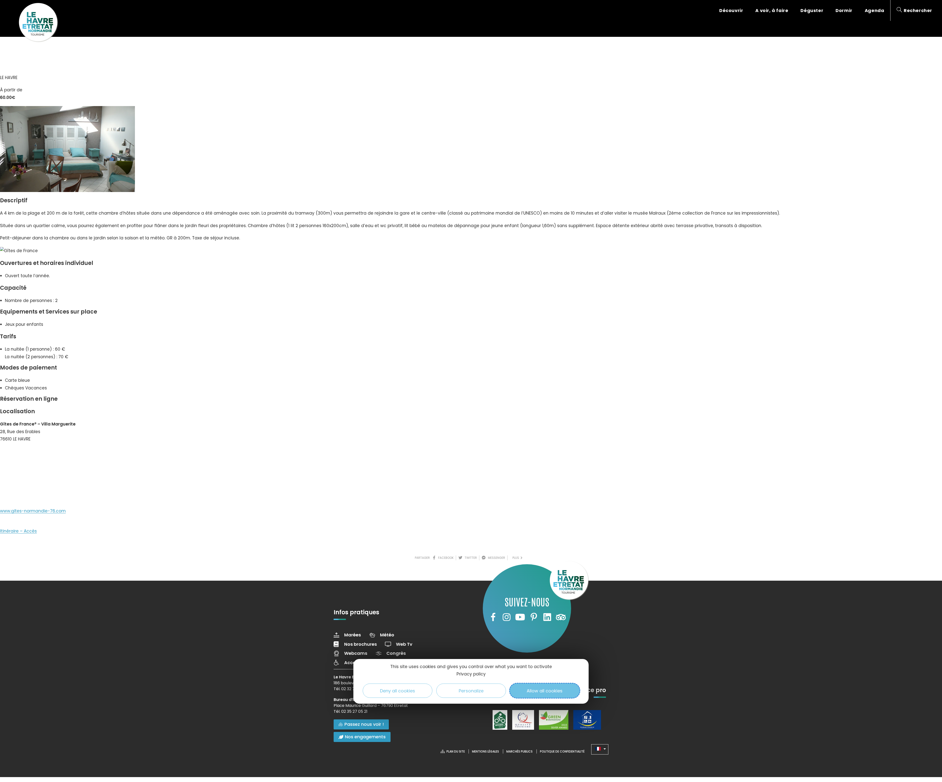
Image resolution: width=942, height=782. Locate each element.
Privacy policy (471, 674)
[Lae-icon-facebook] (493, 617)
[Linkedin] (547, 617)
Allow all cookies (545, 691)
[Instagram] (506, 617)
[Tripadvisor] (561, 617)
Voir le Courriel (20, 471)
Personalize (471, 691)
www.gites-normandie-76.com (33, 511)
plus (516, 558)
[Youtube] (520, 617)
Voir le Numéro (20, 454)
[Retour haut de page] (928, 751)
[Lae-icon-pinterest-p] (534, 617)
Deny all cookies (397, 691)
